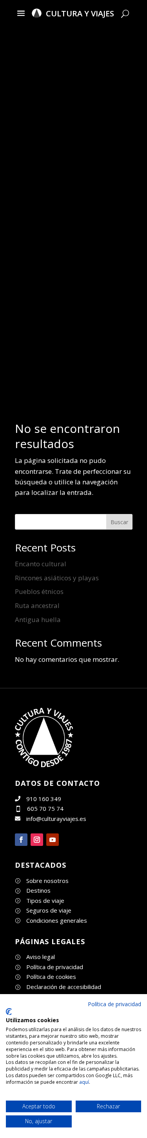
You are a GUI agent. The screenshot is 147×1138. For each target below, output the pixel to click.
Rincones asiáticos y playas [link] (57, 577)
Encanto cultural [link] (40, 563)
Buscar (119, 522)
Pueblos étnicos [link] (39, 591)
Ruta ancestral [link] (37, 605)
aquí (84, 1082)
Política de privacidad (114, 1004)
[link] (44, 764)
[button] (21, 13)
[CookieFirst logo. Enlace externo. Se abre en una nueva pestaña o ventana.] (9, 1011)
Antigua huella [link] (38, 619)
